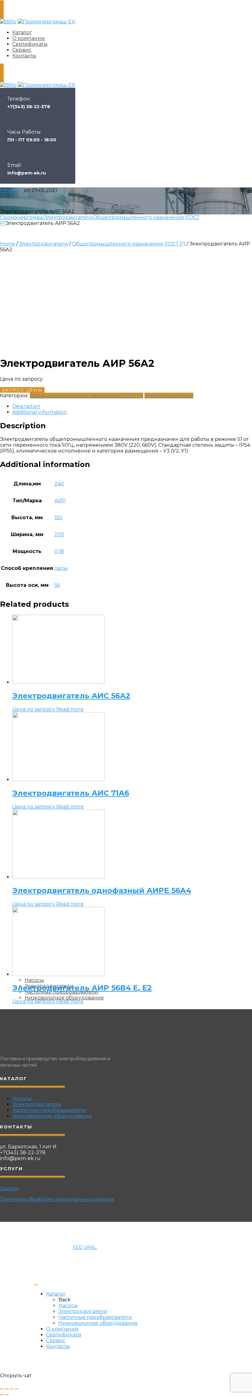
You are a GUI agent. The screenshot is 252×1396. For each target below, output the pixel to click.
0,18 (59, 551)
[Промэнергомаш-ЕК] (46, 22)
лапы (61, 568)
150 (58, 517)
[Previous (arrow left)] (2, 1394)
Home (7, 244)
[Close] (35, 1284)
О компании (28, 38)
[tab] (132, 406)
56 (57, 585)
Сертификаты (30, 44)
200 (59, 534)
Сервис (22, 50)
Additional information (39, 412)
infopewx (11, 190)
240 (59, 484)
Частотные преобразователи (49, 1110)
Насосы (22, 1098)
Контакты (24, 56)
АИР (60, 501)
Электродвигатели (68, 217)
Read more (70, 709)
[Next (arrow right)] (7, 1394)
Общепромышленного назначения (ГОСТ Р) (128, 244)
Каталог (22, 32)
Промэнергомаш (22, 217)
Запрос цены (22, 389)
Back (64, 1300)
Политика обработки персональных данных (57, 1199)
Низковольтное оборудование (52, 1116)
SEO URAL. (85, 1247)
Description (26, 406)
